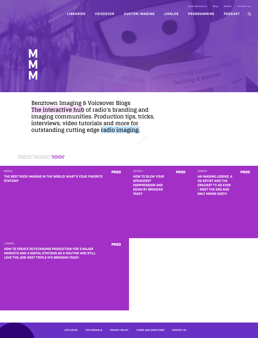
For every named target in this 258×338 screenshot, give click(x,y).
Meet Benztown (197, 6)
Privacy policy (119, 330)
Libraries (76, 14)
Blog (215, 6)
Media (228, 6)
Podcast (232, 14)
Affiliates (71, 330)
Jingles (171, 14)
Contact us (244, 6)
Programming (201, 14)
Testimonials (93, 330)
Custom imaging (139, 14)
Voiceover (104, 14)
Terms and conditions (150, 330)
